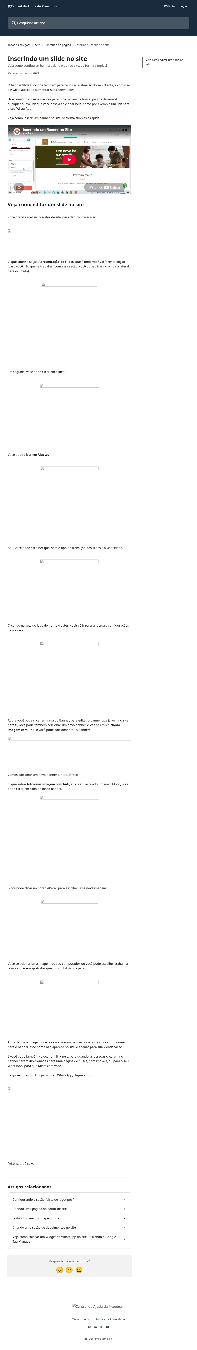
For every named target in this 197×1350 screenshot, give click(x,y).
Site (37, 45)
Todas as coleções (19, 45)
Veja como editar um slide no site (164, 62)
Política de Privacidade (110, 1319)
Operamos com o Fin (101, 1338)
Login (183, 6)
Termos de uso (81, 1319)
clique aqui (82, 1075)
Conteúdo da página (58, 45)
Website (169, 6)
